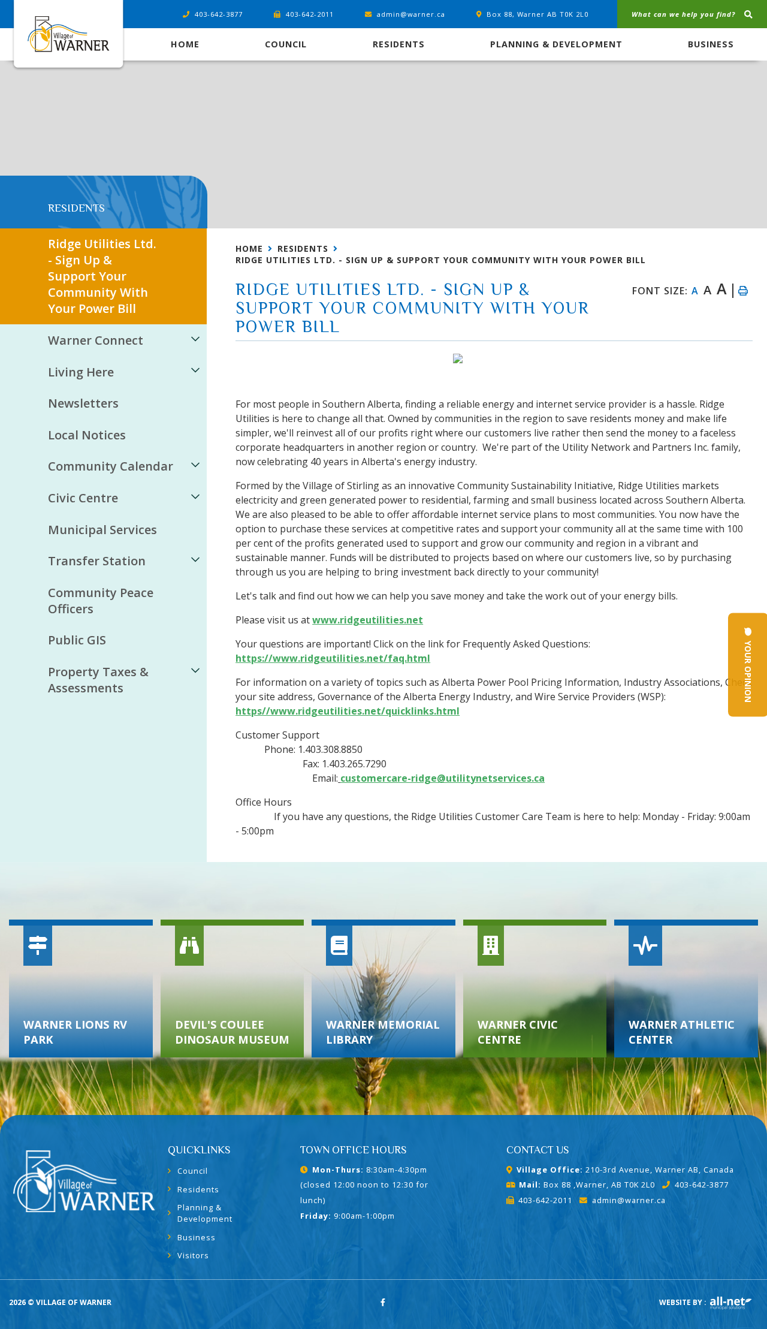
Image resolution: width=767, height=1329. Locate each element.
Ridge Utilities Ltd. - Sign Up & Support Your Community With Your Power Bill (440, 260)
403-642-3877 (701, 1184)
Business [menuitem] (711, 44)
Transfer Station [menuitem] (97, 561)
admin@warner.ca (628, 1200)
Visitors (193, 1255)
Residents (302, 248)
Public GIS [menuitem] (77, 640)
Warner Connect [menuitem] (95, 340)
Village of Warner (68, 36)
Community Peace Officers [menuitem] (100, 600)
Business (196, 1237)
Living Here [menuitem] (81, 372)
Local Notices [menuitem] (87, 435)
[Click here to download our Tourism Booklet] (84, 1178)
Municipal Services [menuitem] (102, 530)
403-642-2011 (545, 1200)
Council (192, 1170)
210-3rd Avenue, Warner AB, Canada (625, 1169)
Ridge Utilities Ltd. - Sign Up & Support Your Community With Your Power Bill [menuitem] (102, 276)
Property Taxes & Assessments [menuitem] (98, 680)
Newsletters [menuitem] (83, 403)
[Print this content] (742, 291)
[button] (196, 338)
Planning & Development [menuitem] (556, 44)
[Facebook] (383, 1302)
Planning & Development (204, 1213)
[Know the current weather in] (49, 195)
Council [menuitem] (286, 44)
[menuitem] (185, 44)
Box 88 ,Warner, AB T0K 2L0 (587, 1184)
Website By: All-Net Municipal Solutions (730, 1303)
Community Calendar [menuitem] (110, 466)
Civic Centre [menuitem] (83, 498)
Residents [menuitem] (399, 44)
